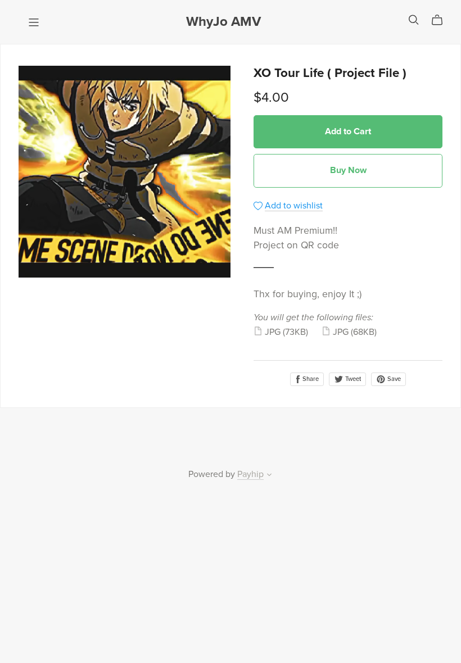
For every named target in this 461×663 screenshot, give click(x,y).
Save (393, 379)
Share (310, 379)
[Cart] (442, 20)
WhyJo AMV (223, 21)
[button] (269, 476)
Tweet (352, 379)
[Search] (414, 20)
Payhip (250, 474)
